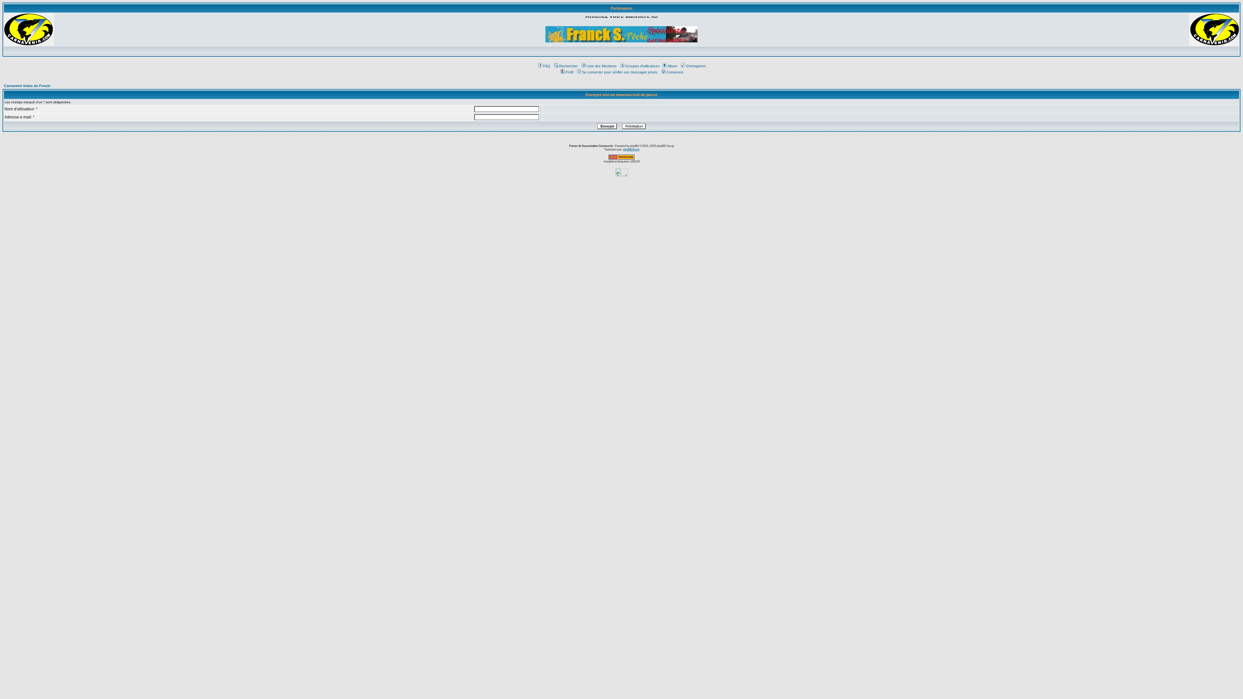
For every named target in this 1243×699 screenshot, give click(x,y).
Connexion (674, 72)
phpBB (634, 146)
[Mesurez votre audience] (621, 174)
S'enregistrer (696, 66)
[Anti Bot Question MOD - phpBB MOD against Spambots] (621, 158)
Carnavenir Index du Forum (27, 86)
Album (672, 66)
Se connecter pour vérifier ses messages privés (620, 72)
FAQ (546, 66)
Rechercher (568, 66)
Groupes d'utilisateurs (642, 66)
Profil (569, 72)
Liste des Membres (602, 66)
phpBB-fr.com (631, 149)
